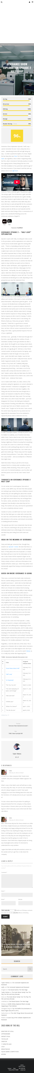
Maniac (28, 651)
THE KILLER (4, 1039)
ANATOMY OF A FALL (7, 1031)
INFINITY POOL (5, 1036)
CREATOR (4, 1041)
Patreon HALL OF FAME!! (13, 1069)
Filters (14, 1068)
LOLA (2, 1046)
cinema (16, 75)
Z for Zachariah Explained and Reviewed (18, 987)
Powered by (14, 227)
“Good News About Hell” (13, 668)
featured (9, 1068)
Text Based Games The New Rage (17, 990)
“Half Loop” (9, 674)
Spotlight (22, 1066)
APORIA (3, 1054)
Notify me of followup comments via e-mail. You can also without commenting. (16, 911)
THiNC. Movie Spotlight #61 (16, 732)
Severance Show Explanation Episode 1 (18, 725)
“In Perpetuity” (10, 680)
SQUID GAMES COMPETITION (10, 1051)
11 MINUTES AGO (6, 1044)
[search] (30, 969)
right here (15, 171)
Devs (15, 156)
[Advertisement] (17, 25)
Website (20, 899)
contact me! (22, 1069)
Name (3, 891)
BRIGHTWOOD (5, 1049)
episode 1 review (13, 547)
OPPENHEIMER (5, 1034)
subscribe (15, 912)
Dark (2, 158)
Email (3, 899)
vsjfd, (2, 987)
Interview (22, 1068)
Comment (4, 872)
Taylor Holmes (9, 75)
